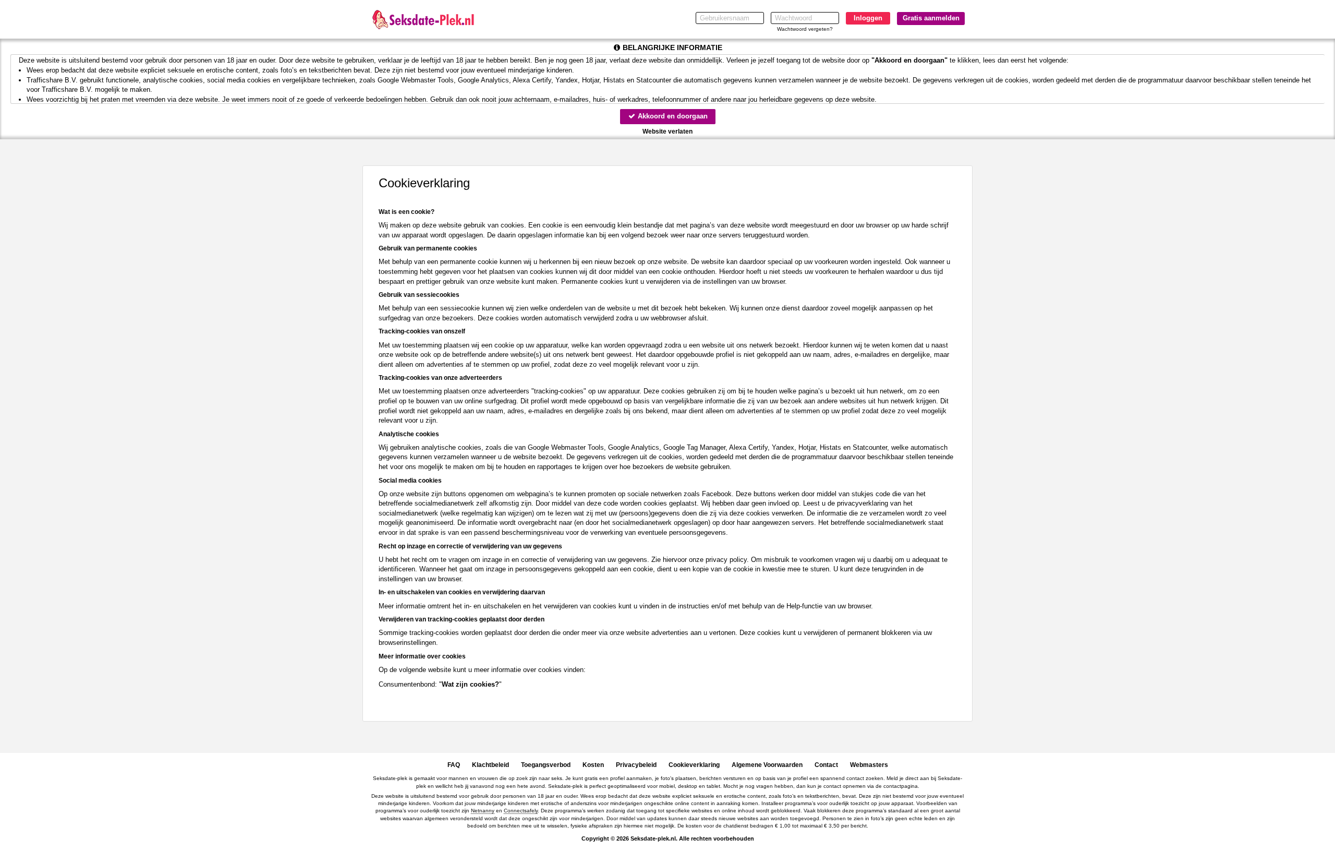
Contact (826, 765)
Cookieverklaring (694, 765)
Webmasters (869, 765)
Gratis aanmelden (931, 18)
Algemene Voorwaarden (767, 765)
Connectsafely (521, 810)
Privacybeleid (636, 765)
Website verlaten (667, 131)
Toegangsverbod (546, 765)
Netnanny (482, 810)
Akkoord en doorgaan (672, 116)
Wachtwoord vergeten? (805, 29)
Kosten (593, 765)
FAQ (453, 765)
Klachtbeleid (490, 765)
